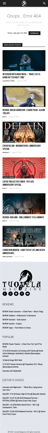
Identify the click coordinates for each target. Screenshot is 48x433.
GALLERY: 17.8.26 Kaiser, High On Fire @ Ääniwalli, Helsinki (24, 394)
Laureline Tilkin (9, 81)
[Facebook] (5, 294)
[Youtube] (27, 294)
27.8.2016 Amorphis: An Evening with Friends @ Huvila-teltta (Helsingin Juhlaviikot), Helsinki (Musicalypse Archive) (23, 353)
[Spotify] (16, 294)
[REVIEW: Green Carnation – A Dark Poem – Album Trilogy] (24, 96)
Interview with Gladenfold (12, 371)
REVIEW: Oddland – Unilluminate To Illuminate (23, 217)
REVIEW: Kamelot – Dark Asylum (14, 319)
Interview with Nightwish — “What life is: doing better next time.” (22, 76)
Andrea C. (6, 152)
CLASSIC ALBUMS (8, 141)
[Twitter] (22, 294)
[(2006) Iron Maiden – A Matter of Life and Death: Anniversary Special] (24, 236)
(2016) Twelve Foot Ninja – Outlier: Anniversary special (18, 183)
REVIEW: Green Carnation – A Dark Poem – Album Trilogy (23, 311)
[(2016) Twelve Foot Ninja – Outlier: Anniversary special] (24, 167)
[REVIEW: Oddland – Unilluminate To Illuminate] (24, 203)
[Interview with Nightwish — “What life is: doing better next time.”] (24, 60)
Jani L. (5, 117)
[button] (4, 3)
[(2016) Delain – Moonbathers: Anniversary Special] (24, 132)
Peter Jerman (7, 256)
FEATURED (6, 70)
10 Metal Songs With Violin (12, 360)
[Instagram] (10, 294)
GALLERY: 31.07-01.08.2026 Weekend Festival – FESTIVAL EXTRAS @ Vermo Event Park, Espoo (21, 399)
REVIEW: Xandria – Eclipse (12, 323)
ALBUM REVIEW (8, 106)
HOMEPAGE (34, 33)
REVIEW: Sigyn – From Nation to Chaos (17, 327)
